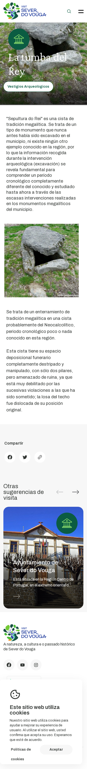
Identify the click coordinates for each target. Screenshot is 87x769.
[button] (76, 492)
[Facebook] (9, 457)
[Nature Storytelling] (24, 18)
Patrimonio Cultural (25, 24)
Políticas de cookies (21, 751)
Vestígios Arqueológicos (28, 86)
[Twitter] (24, 457)
